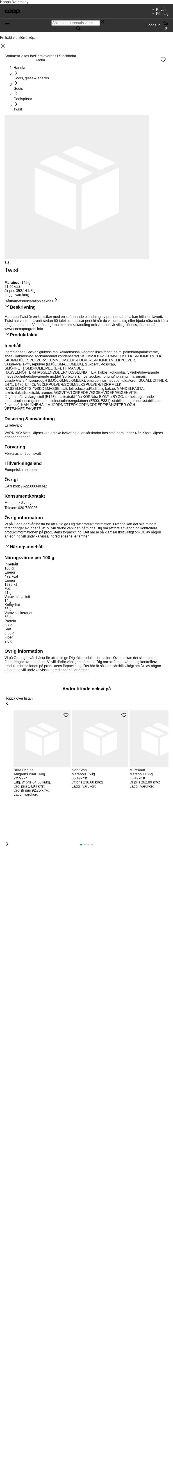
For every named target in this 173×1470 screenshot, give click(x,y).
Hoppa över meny (14, 2)
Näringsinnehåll (27, 546)
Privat (160, 9)
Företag (162, 14)
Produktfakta (23, 334)
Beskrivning (23, 307)
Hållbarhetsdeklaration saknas (29, 301)
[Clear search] (102, 22)
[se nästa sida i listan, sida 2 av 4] (7, 844)
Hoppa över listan (19, 698)
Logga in (153, 25)
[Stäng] (2, 46)
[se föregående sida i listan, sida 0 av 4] (7, 704)
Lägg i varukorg (17, 295)
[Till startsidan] (12, 11)
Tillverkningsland (23, 463)
